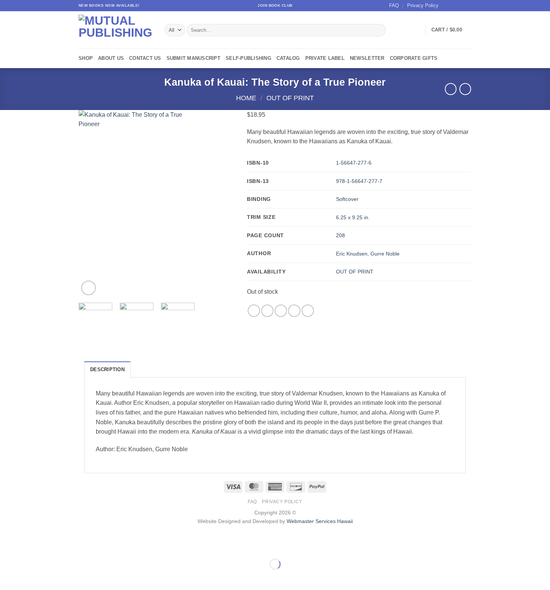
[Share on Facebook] (254, 311)
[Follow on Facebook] (446, 5)
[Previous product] (465, 89)
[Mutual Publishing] (116, 30)
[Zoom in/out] (7, 545)
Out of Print (290, 98)
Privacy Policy (423, 5)
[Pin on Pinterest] (294, 311)
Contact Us (145, 58)
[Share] (51, 545)
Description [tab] (107, 369)
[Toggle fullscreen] (29, 545)
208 (340, 235)
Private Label (325, 58)
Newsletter (367, 58)
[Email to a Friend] (281, 311)
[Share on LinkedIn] (308, 311)
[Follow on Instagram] (453, 5)
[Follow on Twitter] (460, 5)
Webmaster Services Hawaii (320, 521)
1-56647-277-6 (354, 163)
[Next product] (450, 89)
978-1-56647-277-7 (359, 181)
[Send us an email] (467, 5)
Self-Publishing (248, 58)
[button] (451, 30)
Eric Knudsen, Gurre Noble (368, 254)
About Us (111, 58)
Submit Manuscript (193, 58)
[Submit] (379, 30)
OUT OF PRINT (354, 272)
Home (246, 98)
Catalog (288, 58)
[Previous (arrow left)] (7, 577)
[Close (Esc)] (73, 545)
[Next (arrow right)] (29, 577)
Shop (86, 58)
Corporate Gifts (414, 58)
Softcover (347, 199)
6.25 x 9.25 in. (353, 217)
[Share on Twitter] (267, 311)
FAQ (394, 5)
